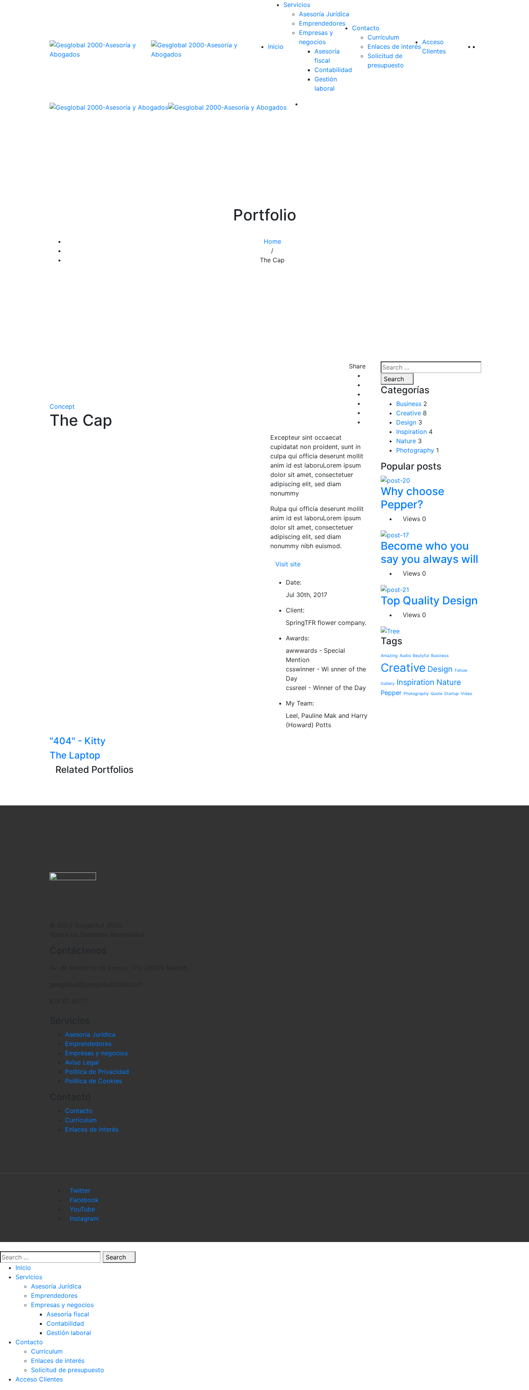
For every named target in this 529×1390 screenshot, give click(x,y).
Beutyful (421, 655)
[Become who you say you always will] (395, 534)
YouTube (82, 1209)
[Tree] (390, 630)
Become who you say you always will (429, 552)
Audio (405, 655)
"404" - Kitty (78, 741)
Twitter (80, 1190)
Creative (408, 413)
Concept (62, 406)
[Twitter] (366, 385)
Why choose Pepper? (412, 498)
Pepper (391, 693)
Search (395, 379)
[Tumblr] (366, 412)
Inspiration (411, 431)
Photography (415, 450)
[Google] (366, 394)
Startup (451, 693)
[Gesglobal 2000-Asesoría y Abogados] (100, 49)
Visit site (288, 564)
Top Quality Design (429, 600)
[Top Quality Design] (395, 589)
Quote (436, 693)
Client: (295, 610)
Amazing (389, 655)
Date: (293, 582)
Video (466, 693)
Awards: (297, 638)
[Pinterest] (366, 422)
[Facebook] (366, 375)
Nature (406, 441)
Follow (461, 670)
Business (408, 404)
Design (406, 422)
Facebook (84, 1200)
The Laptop (75, 755)
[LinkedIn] (366, 403)
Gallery (388, 683)
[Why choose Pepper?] (395, 480)
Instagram (84, 1218)
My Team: (300, 703)
